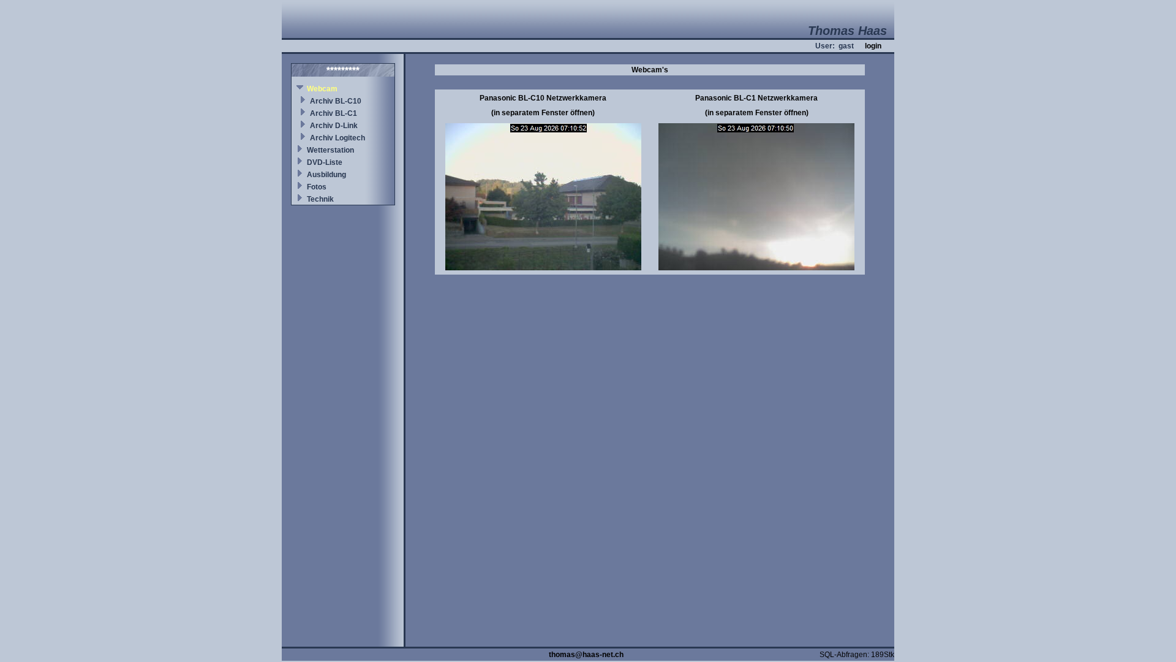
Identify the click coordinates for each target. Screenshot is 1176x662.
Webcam (322, 89)
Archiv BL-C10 (335, 101)
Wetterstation (330, 150)
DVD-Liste (324, 162)
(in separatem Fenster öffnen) (543, 112)
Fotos (316, 187)
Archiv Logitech (337, 138)
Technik (320, 199)
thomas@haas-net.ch (586, 654)
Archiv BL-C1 (333, 113)
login (873, 46)
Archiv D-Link (334, 125)
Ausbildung (326, 174)
